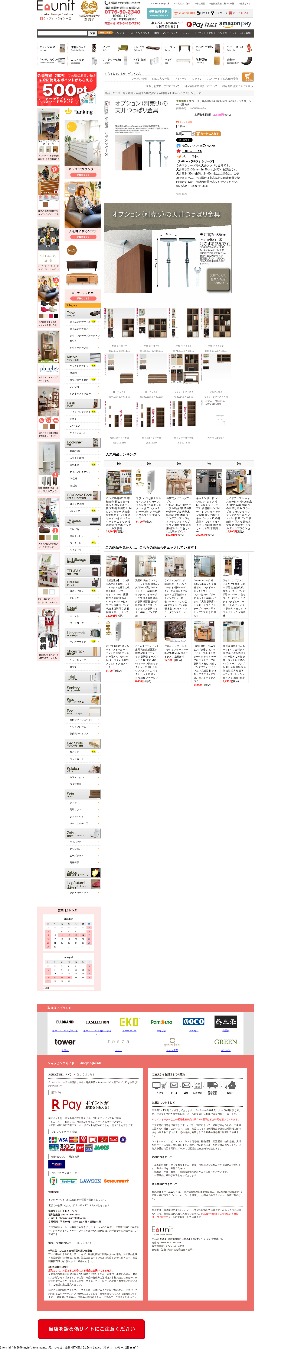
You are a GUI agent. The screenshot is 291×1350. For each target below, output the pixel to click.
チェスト (74, 616)
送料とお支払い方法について (162, 86)
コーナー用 (75, 543)
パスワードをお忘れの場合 (222, 78)
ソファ (73, 802)
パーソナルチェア (79, 823)
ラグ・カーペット (79, 892)
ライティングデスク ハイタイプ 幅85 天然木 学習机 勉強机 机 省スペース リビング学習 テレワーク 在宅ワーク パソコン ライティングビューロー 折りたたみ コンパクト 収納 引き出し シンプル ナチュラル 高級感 (234, 598)
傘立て (73, 667)
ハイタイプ (75, 550)
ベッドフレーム (78, 726)
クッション (75, 848)
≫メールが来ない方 (160, 3)
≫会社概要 (199, 3)
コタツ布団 (75, 784)
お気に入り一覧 (161, 78)
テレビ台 (74, 529)
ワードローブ (77, 623)
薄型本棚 (74, 465)
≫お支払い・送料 (181, 3)
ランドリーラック (227, 33)
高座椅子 (74, 862)
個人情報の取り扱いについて (201, 86)
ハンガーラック (169, 33)
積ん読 (73, 485)
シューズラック (78, 660)
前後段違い (75, 451)
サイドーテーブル (79, 347)
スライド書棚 (77, 457)
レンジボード (122, 33)
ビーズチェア (77, 855)
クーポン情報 (139, 78)
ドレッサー (186, 33)
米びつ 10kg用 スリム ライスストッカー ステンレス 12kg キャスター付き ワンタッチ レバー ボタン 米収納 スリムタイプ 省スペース (148, 508)
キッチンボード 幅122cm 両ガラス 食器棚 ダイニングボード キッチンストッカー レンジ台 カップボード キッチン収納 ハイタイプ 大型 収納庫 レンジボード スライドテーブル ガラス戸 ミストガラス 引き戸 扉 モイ (205, 598)
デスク (73, 419)
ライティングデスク (204, 33)
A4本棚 (163, 93)
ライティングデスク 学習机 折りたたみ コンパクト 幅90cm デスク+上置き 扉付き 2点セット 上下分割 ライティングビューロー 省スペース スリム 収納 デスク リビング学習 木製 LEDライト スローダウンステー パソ (176, 598)
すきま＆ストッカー (80, 393)
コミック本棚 (77, 504)
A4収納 (73, 478)
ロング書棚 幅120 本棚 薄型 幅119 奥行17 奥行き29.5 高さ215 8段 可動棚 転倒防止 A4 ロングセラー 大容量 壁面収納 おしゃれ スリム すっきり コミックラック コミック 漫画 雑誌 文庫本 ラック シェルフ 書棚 (119, 513)
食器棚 (73, 373)
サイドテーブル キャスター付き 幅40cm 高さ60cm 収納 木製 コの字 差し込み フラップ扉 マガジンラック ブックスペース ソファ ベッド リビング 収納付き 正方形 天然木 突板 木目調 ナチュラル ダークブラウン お (239, 513)
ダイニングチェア (79, 328)
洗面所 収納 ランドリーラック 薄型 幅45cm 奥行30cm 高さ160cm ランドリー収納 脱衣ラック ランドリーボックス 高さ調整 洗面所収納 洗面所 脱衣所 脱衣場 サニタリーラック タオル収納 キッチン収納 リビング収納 (147, 598)
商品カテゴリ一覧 (115, 93)
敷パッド (74, 752)
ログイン (197, 78)
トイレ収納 (245, 33)
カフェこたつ (77, 777)
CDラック (75, 511)
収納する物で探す (146, 93)
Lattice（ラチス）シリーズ (185, 93)
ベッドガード (77, 759)
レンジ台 (74, 386)
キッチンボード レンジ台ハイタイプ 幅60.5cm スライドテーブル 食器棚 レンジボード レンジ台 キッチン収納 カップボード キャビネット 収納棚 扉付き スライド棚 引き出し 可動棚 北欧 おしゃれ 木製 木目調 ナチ (208, 515)
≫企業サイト (244, 3)
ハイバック (75, 841)
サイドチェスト (78, 433)
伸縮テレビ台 (77, 536)
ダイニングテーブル (80, 321)
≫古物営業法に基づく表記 (221, 3)
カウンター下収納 (79, 379)
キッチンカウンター (141, 33)
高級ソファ (75, 809)
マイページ (180, 78)
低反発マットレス (79, 733)
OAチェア (75, 425)
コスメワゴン (77, 591)
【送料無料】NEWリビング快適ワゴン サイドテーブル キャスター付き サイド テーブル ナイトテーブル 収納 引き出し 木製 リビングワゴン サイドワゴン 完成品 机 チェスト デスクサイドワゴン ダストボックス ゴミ (205, 663)
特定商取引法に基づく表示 (237, 86)
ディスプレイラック (80, 471)
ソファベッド (77, 816)
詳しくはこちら (86, 1074)
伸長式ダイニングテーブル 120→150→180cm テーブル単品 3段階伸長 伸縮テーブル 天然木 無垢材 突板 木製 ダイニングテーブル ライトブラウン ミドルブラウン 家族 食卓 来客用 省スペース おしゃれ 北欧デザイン (179, 515)
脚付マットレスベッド (81, 719)
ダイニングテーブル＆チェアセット (85, 338)
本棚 (156, 33)
